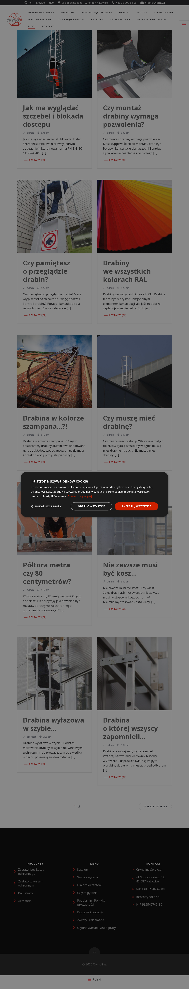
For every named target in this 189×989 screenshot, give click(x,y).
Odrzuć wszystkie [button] (91, 506)
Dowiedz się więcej (80, 496)
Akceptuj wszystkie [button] (136, 506)
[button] (46, 506)
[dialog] (94, 494)
